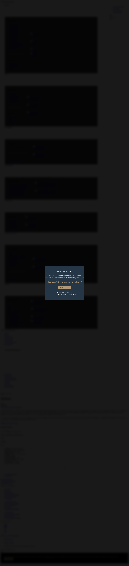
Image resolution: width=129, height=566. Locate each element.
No (68, 287)
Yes (61, 287)
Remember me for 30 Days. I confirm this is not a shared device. (66, 293)
